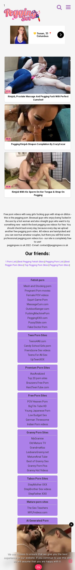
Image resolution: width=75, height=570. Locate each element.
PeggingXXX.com (37, 318)
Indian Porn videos (37, 424)
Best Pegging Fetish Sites (31, 261)
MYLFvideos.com (37, 512)
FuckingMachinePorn (37, 313)
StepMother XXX (37, 484)
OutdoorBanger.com (37, 308)
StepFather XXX (37, 493)
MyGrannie (37, 438)
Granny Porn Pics (37, 465)
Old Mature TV (37, 443)
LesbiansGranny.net (37, 452)
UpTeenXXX (37, 359)
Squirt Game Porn (37, 299)
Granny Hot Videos (37, 470)
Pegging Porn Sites (59, 265)
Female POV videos (37, 295)
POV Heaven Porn (37, 401)
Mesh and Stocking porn (37, 286)
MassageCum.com (37, 304)
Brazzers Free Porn (37, 382)
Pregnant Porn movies (37, 290)
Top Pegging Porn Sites (36, 265)
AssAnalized (37, 373)
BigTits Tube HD (37, 406)
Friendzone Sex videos (37, 350)
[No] (70, 561)
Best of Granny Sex (38, 461)
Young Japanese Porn (37, 410)
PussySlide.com (37, 322)
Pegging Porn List (54, 261)
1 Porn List (10, 261)
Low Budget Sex (37, 415)
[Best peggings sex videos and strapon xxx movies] (22, 15)
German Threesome (37, 419)
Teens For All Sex (37, 354)
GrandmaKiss (37, 447)
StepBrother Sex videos (37, 489)
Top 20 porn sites (37, 378)
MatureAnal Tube (37, 456)
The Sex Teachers (37, 507)
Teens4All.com (37, 341)
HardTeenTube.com (37, 387)
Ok (38, 567)
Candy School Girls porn (37, 345)
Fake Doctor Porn (37, 327)
